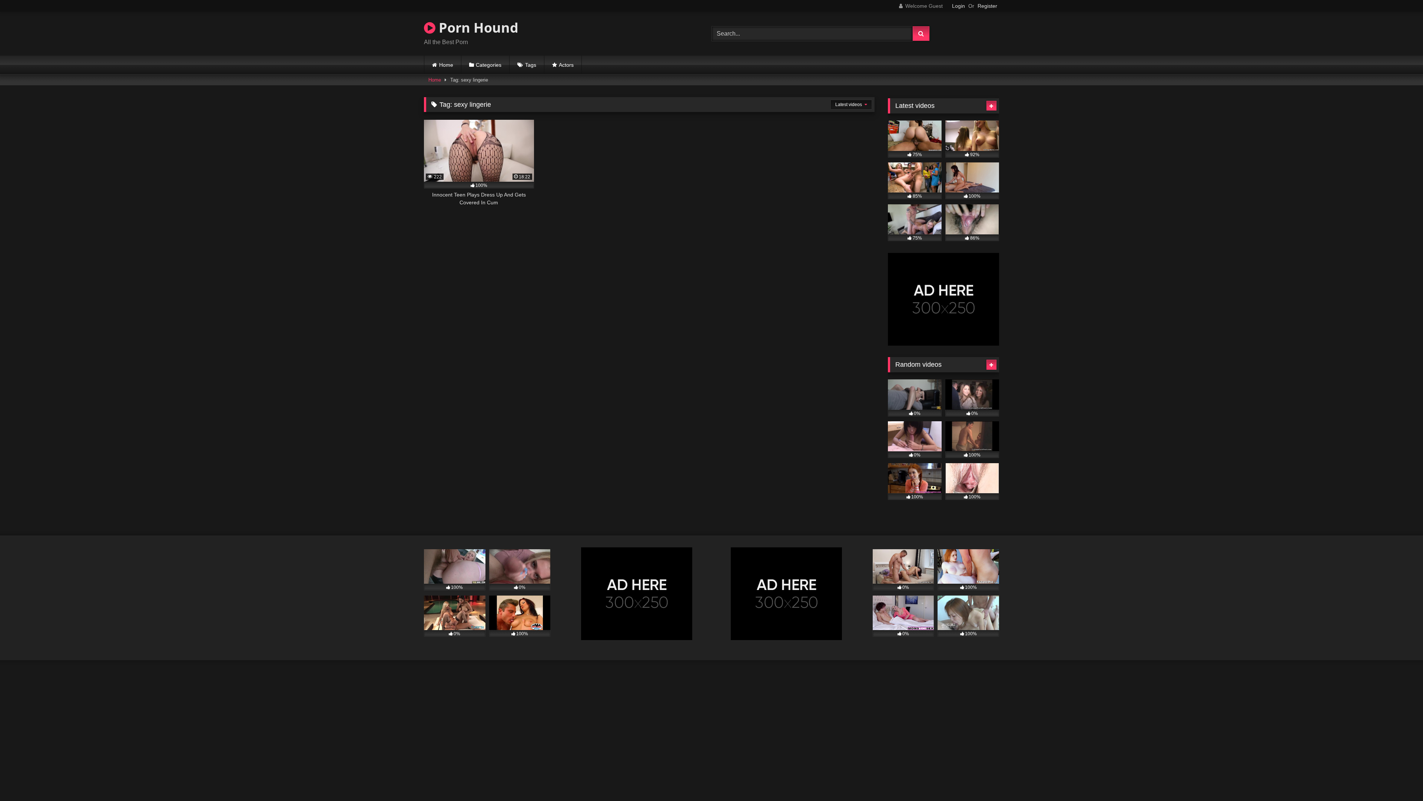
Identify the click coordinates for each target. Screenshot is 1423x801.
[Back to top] (1400, 779)
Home (446, 65)
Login (958, 6)
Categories (488, 65)
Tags (530, 65)
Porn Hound (476, 28)
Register (987, 6)
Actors (566, 65)
